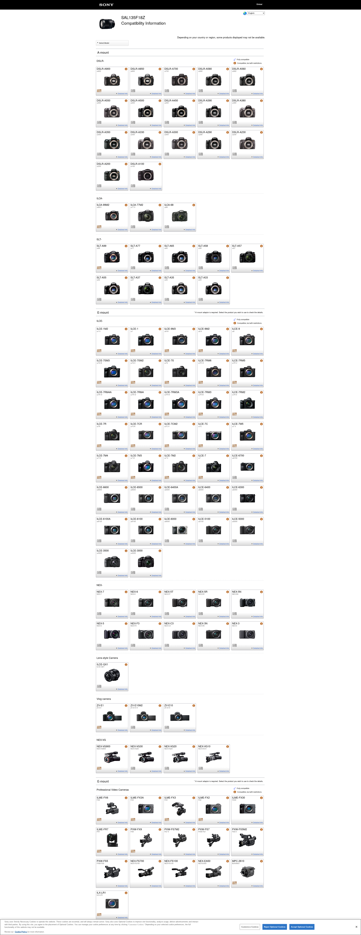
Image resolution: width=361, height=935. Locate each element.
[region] (180, 927)
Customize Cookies (249, 927)
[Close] (356, 927)
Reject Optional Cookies (274, 927)
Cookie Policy (21, 932)
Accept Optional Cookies (302, 927)
